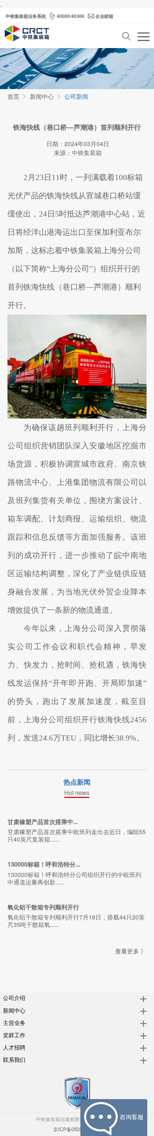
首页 (13, 96)
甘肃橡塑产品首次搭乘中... (42, 821)
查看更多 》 (131, 951)
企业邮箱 (104, 16)
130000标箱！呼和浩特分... (43, 864)
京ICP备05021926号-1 (77, 1129)
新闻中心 (42, 96)
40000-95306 (70, 16)
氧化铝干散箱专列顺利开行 (43, 907)
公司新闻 (76, 96)
